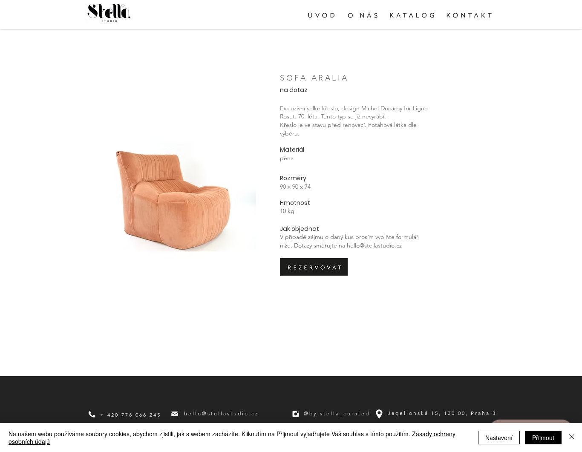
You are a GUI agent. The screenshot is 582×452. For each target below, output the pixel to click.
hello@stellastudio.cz (374, 245)
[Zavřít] (572, 437)
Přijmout (543, 437)
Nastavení (499, 437)
